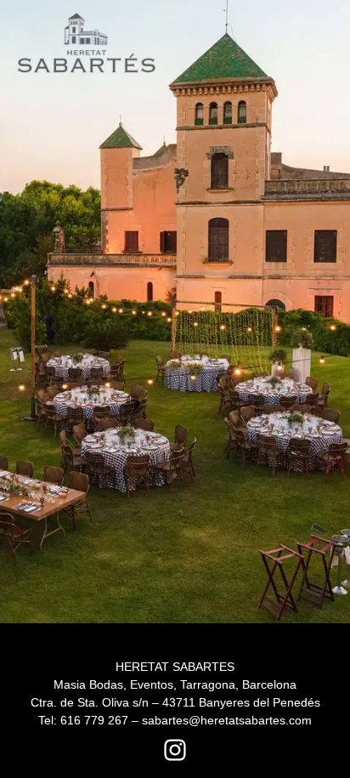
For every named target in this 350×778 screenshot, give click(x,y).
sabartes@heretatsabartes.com (227, 720)
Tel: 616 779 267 (83, 720)
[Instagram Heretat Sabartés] (175, 750)
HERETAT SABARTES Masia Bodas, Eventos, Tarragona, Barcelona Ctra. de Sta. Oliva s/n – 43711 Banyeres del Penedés (175, 684)
